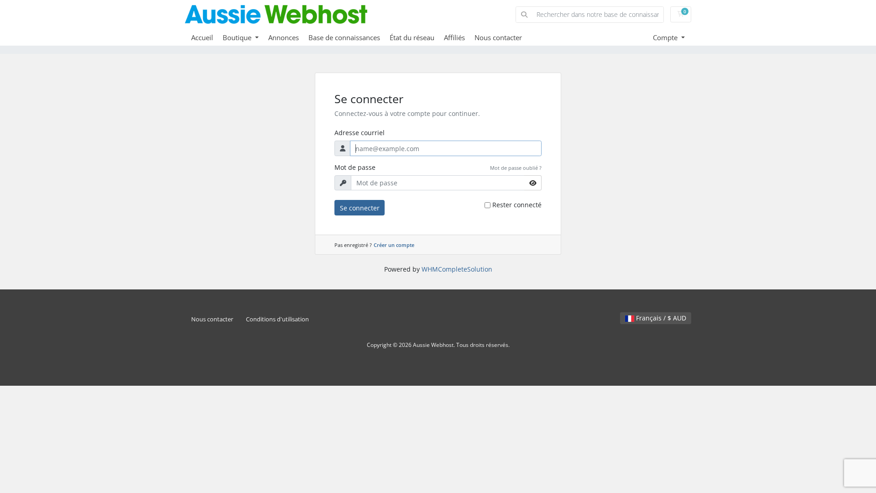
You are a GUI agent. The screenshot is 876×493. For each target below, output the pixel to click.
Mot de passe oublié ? (516, 167)
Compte (666, 37)
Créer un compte (394, 244)
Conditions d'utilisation (277, 319)
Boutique (238, 37)
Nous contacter (498, 37)
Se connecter (360, 208)
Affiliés (454, 37)
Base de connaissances (344, 37)
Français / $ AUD (660, 318)
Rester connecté (517, 204)
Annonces (283, 37)
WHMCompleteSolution (457, 269)
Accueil (202, 37)
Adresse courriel (359, 132)
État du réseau (412, 37)
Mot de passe (354, 167)
